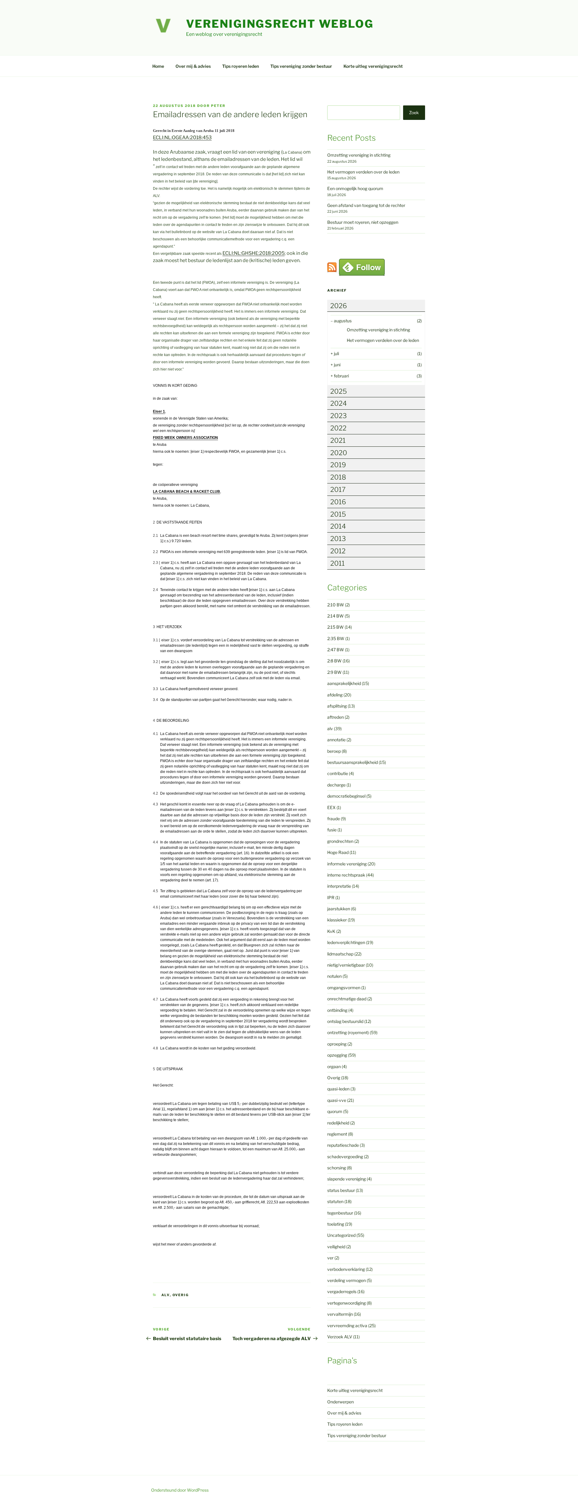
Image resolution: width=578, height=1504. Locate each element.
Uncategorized (341, 1235)
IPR (330, 897)
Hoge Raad (338, 852)
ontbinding (337, 1010)
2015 (338, 514)
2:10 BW (335, 604)
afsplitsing (337, 705)
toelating (335, 1224)
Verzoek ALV (339, 1336)
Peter (218, 106)
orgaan (334, 1066)
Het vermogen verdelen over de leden (363, 171)
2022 (338, 428)
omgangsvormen (343, 987)
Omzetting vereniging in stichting (358, 155)
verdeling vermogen (346, 1280)
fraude (333, 818)
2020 (338, 453)
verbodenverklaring (346, 1269)
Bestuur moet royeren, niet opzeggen (362, 222)
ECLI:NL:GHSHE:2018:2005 (253, 253)
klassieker (337, 919)
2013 (338, 539)
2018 (338, 477)
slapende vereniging (346, 1178)
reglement (337, 1134)
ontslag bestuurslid (345, 1021)
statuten (335, 1201)
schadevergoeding (345, 1156)
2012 (338, 551)
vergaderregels (341, 1291)
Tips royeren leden (240, 66)
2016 (338, 502)
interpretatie (339, 886)
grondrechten (340, 841)
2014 (338, 526)
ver (330, 1257)
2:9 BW (334, 672)
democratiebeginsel (346, 796)
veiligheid (336, 1246)
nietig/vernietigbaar (346, 965)
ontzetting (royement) (348, 1032)
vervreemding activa (347, 1325)
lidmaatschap (340, 953)
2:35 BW (335, 638)
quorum (334, 1111)
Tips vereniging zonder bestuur (301, 66)
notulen (334, 976)
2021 (338, 440)
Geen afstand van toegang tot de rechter (366, 205)
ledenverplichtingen (346, 942)
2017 (338, 489)
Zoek (414, 112)
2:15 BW (335, 627)
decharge (336, 784)
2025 (338, 391)
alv (165, 1295)
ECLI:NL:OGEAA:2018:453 (182, 137)
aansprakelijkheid (344, 683)
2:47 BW (335, 649)
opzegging (337, 1055)
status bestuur (341, 1190)
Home (158, 66)
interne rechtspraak (346, 874)
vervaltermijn (340, 1314)
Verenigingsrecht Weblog (280, 23)
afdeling (335, 694)
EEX (331, 807)
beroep (334, 751)
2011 (337, 563)
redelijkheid (338, 1122)
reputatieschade (343, 1145)
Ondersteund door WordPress (180, 1490)
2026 (338, 306)
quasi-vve (336, 1100)
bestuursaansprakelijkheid (352, 762)
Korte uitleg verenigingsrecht (373, 66)
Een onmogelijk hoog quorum (355, 188)
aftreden (335, 717)
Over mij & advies (193, 66)
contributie (337, 773)
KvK (331, 931)
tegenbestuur (340, 1212)
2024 (338, 403)
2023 (338, 416)
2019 (338, 465)
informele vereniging (347, 863)
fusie (332, 829)
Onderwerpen (340, 1401)
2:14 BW (335, 615)
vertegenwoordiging (346, 1302)
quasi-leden (338, 1088)
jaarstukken (338, 908)
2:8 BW (334, 660)
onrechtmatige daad (346, 998)
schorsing (336, 1167)
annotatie (336, 739)
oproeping (336, 1043)
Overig (180, 1295)
